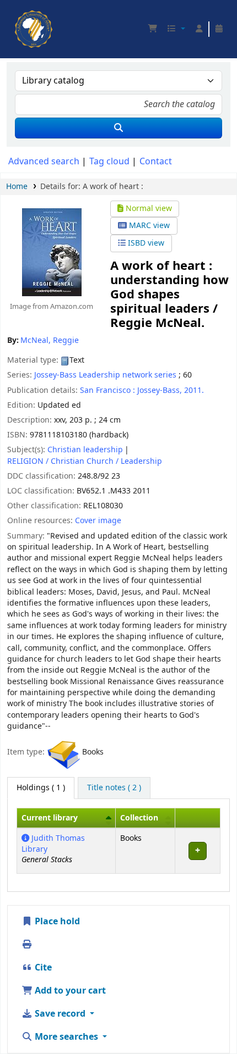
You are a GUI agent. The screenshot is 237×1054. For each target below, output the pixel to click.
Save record (60, 1013)
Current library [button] (49, 818)
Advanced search (43, 161)
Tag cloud (109, 161)
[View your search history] (218, 29)
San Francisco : (107, 390)
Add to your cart (69, 990)
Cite (42, 967)
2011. (194, 390)
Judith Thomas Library (53, 844)
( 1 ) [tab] (41, 788)
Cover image (98, 520)
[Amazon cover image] (51, 251)
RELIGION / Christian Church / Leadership (84, 461)
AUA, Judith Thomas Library (18, 14)
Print (45, 944)
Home (17, 186)
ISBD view (145, 243)
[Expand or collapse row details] (197, 851)
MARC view (148, 225)
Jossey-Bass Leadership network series (105, 375)
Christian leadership (85, 450)
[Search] (118, 128)
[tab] (114, 788)
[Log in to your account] (199, 29)
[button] (152, 29)
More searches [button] (66, 1037)
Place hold (56, 921)
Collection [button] (139, 818)
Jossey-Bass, (159, 390)
